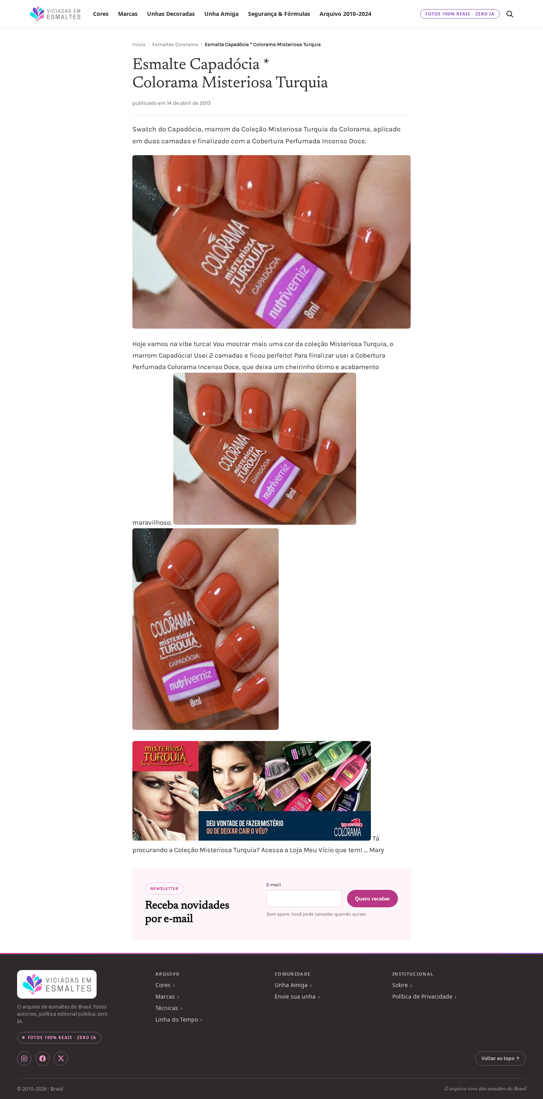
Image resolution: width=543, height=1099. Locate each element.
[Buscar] (509, 13)
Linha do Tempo (176, 1019)
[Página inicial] (55, 13)
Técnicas (166, 1008)
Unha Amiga (221, 13)
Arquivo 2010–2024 (345, 13)
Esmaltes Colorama (175, 44)
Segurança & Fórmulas (279, 13)
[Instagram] (24, 1058)
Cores (101, 13)
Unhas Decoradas (171, 13)
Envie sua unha (295, 996)
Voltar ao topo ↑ (500, 1058)
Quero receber (372, 899)
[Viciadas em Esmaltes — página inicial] (57, 984)
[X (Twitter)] (61, 1058)
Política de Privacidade (422, 996)
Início (138, 44)
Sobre (400, 985)
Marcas (128, 13)
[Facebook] (42, 1058)
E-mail (273, 884)
